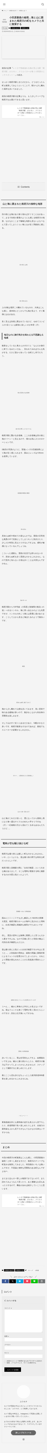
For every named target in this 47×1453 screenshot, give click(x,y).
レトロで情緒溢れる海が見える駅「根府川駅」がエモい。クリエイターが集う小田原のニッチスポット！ (23, 71)
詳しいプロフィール (23, 1432)
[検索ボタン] (43, 4)
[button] (5, 1281)
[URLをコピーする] (41, 1281)
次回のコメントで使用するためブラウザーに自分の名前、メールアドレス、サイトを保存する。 (24, 1362)
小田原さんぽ (25, 28)
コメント (8, 1308)
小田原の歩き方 (15, 28)
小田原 (37, 1270)
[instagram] (23, 1439)
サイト (6, 1353)
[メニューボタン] (4, 4)
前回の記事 (12, 917)
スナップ (30, 1270)
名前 (6, 1336)
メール (7, 1344)
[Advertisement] (23, 150)
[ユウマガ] (23, 4)
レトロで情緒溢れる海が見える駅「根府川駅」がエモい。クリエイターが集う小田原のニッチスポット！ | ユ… (29, 111)
